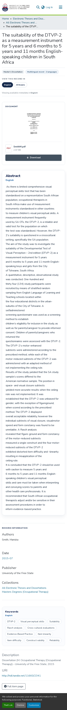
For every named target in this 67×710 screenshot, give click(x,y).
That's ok (8, 705)
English (7, 85)
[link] (33, 158)
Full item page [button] (15, 686)
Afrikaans (20, 85)
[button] (15, 7)
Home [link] (5, 18)
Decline (20, 705)
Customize (34, 705)
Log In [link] (49, 7)
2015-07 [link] (7, 558)
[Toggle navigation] (60, 7)
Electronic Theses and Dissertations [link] (29, 18)
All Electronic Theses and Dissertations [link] (22, 22)
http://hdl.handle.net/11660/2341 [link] (21, 675)
